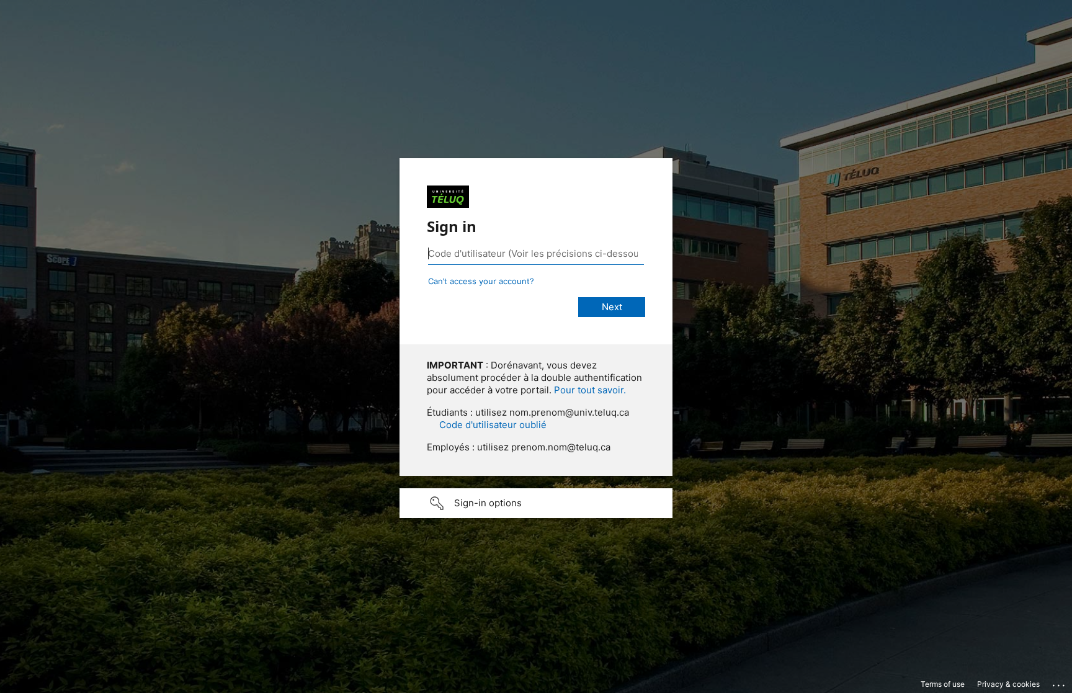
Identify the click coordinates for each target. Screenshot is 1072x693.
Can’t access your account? (481, 281)
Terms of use (943, 684)
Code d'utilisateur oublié (493, 425)
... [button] (1059, 682)
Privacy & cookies (1008, 684)
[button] (536, 503)
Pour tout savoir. (590, 390)
